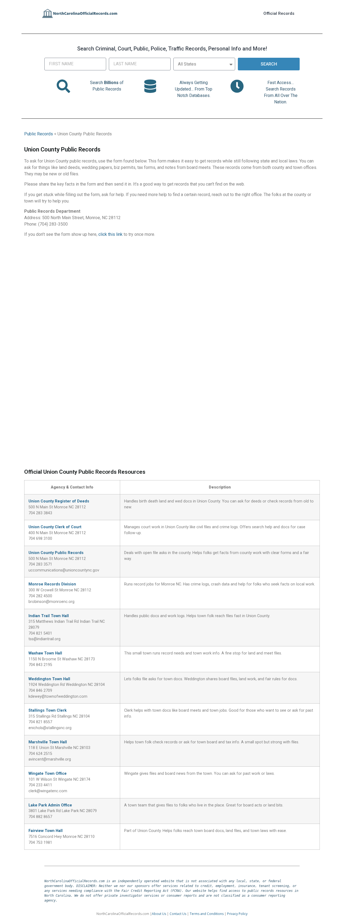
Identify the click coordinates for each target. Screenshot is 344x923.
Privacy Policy (237, 913)
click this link (110, 234)
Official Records (278, 13)
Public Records (38, 133)
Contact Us (178, 913)
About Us (159, 913)
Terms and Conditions (207, 913)
